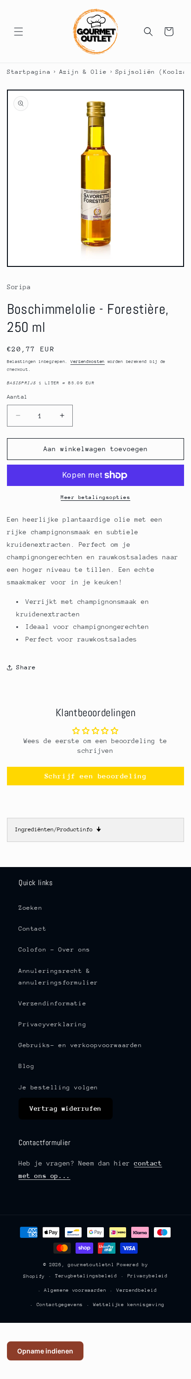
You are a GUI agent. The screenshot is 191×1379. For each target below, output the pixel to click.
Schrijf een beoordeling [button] (96, 776)
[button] (18, 31)
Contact (32, 928)
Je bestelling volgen (58, 1087)
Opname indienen (45, 1351)
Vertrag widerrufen (66, 1108)
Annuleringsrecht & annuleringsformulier (58, 976)
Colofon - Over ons (54, 949)
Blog (26, 1065)
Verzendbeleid (136, 1290)
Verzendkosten (87, 361)
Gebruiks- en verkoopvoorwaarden (80, 1045)
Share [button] (26, 667)
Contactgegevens (60, 1305)
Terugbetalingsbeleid (86, 1276)
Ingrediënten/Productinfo (58, 829)
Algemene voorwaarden (75, 1290)
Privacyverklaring (52, 1024)
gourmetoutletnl (91, 1265)
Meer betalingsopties (95, 497)
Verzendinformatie (52, 1003)
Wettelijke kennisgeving (129, 1305)
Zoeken (31, 907)
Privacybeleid (147, 1276)
